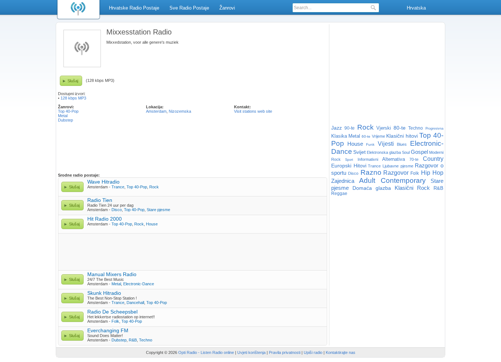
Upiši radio (313, 352)
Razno (371, 172)
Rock (154, 187)
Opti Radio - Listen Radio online (206, 352)
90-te (349, 128)
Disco (116, 209)
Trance (117, 187)
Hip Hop (432, 173)
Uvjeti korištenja (251, 352)
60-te (366, 136)
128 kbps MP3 (73, 98)
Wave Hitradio (103, 182)
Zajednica (342, 181)
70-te (413, 159)
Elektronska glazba (384, 152)
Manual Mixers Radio (111, 274)
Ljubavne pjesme (398, 166)
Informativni (368, 159)
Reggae (339, 193)
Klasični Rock (412, 188)
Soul (406, 152)
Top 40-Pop (68, 111)
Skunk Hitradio (104, 293)
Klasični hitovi (402, 136)
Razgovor (396, 173)
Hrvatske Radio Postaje (134, 8)
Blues (402, 144)
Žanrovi (227, 8)
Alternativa (393, 159)
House (152, 224)
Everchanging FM (107, 330)
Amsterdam (156, 111)
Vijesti (386, 144)
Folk (115, 321)
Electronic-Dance (138, 284)
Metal (62, 115)
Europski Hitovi (348, 166)
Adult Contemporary (392, 180)
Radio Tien (99, 200)
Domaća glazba (371, 188)
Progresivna (434, 128)
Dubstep (65, 120)
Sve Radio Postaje (189, 8)
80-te (400, 128)
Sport (349, 160)
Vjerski (383, 128)
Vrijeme (378, 136)
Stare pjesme (158, 209)
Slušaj (72, 81)
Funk (370, 144)
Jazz (336, 128)
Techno (145, 340)
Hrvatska (416, 8)
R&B (133, 340)
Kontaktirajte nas (340, 352)
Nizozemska (180, 111)
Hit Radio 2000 (104, 219)
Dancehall (135, 302)
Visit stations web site (253, 111)
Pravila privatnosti (284, 352)
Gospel (419, 152)
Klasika (339, 136)
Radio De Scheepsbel (112, 312)
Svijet (359, 152)
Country (433, 159)
